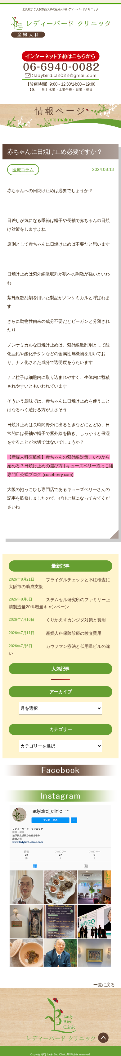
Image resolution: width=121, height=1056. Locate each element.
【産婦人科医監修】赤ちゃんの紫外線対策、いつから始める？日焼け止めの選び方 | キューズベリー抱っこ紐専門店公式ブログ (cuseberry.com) (60, 466)
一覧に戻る (104, 984)
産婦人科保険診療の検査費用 (73, 633)
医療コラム (23, 169)
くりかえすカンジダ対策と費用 (76, 619)
